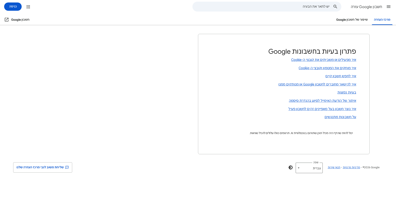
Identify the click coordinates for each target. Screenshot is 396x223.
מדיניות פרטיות (351, 167)
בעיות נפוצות (346, 92)
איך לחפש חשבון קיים (340, 76)
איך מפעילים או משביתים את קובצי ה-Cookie (323, 60)
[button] (389, 7)
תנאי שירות (334, 167)
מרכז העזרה (382, 19)
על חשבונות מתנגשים (340, 117)
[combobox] (261, 6)
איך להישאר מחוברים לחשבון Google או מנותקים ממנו (317, 84)
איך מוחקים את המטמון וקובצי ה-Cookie (327, 68)
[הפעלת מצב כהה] (291, 167)
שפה (315, 162)
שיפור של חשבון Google (352, 19)
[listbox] (309, 168)
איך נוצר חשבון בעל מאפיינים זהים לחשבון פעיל (322, 109)
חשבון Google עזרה (366, 7)
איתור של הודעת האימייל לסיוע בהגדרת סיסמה (322, 101)
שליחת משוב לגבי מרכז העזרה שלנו (40, 167)
